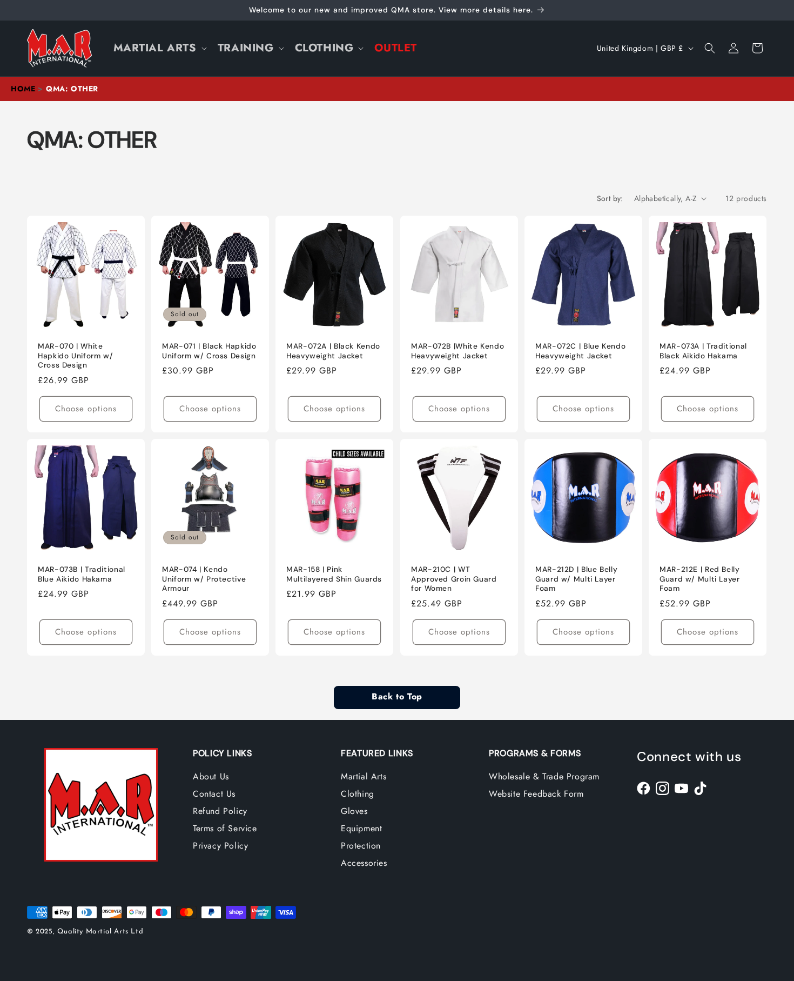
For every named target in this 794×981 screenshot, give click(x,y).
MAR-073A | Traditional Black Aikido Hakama (703, 351)
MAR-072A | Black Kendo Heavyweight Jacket (333, 351)
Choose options (86, 409)
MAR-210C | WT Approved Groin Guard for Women (454, 579)
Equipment (361, 828)
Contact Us (214, 794)
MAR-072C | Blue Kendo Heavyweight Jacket (580, 351)
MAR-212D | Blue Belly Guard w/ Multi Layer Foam (576, 579)
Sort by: (610, 198)
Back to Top (397, 697)
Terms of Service (225, 828)
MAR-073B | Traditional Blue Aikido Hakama (81, 574)
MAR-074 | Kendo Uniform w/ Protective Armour (204, 579)
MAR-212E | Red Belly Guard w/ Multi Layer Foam (700, 579)
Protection (361, 845)
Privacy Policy (220, 845)
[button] (159, 48)
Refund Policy (220, 811)
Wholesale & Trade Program (544, 776)
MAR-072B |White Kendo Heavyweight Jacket (457, 351)
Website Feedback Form (536, 794)
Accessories (364, 863)
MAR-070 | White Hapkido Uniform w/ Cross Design (75, 356)
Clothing (357, 794)
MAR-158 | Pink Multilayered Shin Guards (334, 574)
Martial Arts (363, 776)
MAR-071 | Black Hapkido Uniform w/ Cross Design (209, 351)
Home (23, 88)
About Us (211, 776)
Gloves (354, 811)
